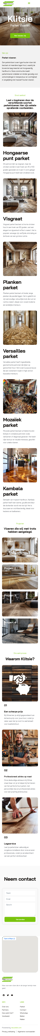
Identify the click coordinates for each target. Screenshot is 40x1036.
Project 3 (10, 595)
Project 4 (10, 622)
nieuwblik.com (16, 1028)
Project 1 (9, 541)
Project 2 (10, 568)
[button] (29, 3)
